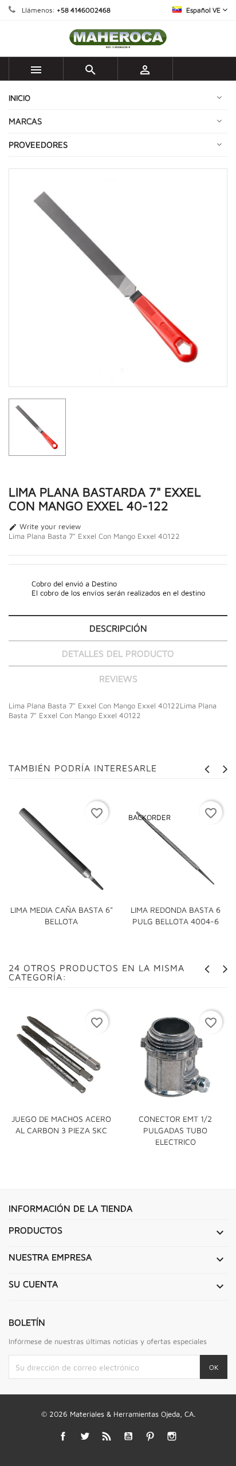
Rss (107, 1436)
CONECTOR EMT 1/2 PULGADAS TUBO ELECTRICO (175, 1130)
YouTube (129, 1436)
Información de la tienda (70, 1208)
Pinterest (150, 1436)
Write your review (45, 526)
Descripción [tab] (118, 628)
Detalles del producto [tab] (118, 653)
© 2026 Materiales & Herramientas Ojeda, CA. (118, 1413)
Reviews (118, 678)
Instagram (172, 1436)
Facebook (63, 1436)
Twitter (85, 1436)
